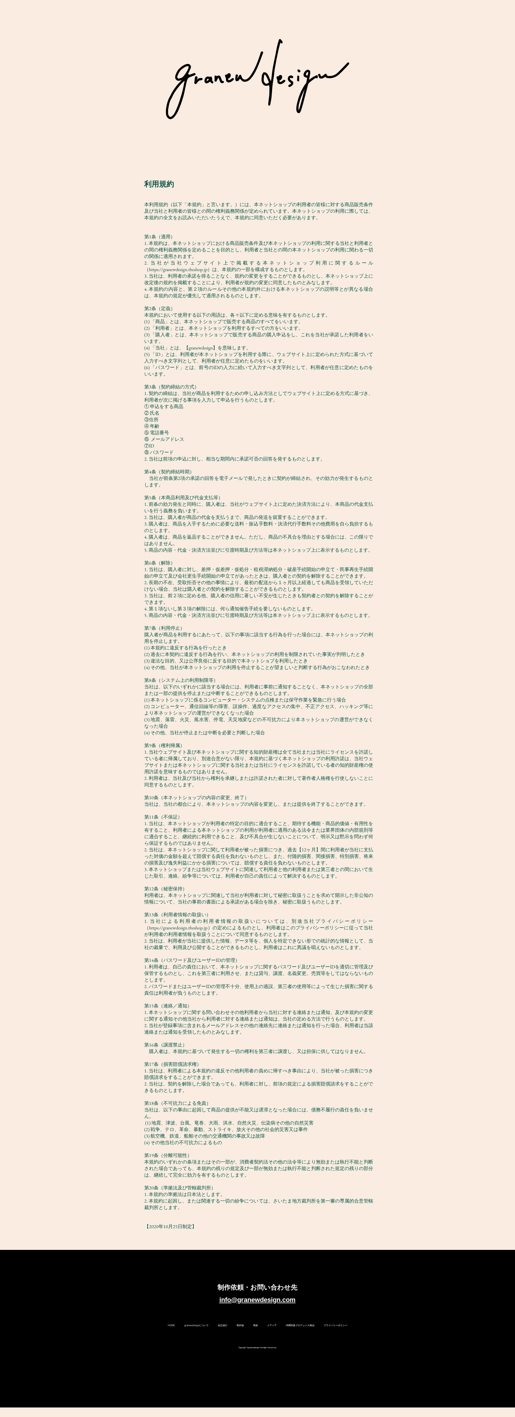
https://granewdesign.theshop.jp (178, 269)
